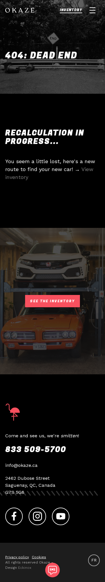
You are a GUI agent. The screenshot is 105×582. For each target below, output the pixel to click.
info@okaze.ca (21, 465)
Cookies (39, 557)
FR (94, 560)
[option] (93, 560)
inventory (71, 10)
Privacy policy (17, 557)
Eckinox (24, 568)
